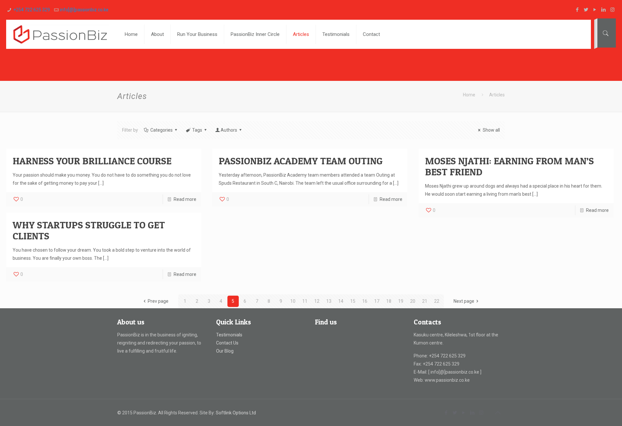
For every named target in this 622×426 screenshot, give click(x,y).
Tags (197, 130)
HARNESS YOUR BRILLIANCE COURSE (92, 161)
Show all (491, 130)
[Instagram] (612, 10)
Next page (464, 301)
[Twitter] (586, 10)
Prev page (158, 301)
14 (340, 301)
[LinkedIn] (603, 10)
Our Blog (225, 351)
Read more (185, 199)
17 (376, 301)
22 (436, 301)
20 (412, 301)
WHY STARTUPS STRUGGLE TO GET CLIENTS (89, 230)
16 (364, 301)
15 (352, 301)
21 (424, 301)
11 (304, 301)
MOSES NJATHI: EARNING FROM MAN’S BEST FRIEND (509, 166)
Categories (161, 130)
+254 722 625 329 (31, 9)
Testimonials (229, 334)
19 (400, 301)
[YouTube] (595, 10)
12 (316, 301)
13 (328, 301)
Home (469, 94)
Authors (229, 130)
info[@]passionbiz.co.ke (84, 9)
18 (388, 301)
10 (292, 301)
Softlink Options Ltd (236, 412)
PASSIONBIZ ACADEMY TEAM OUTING (301, 161)
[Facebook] (577, 10)
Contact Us (227, 342)
